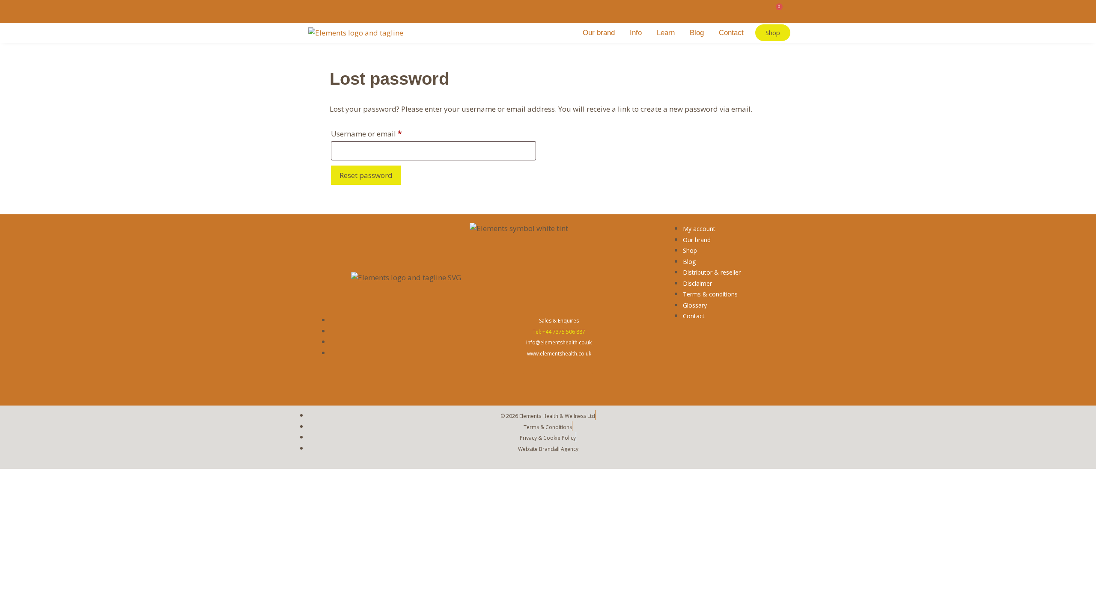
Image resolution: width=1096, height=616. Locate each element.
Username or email (381, 133)
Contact (731, 33)
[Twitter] (536, 383)
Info (636, 33)
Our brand (599, 33)
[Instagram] (559, 383)
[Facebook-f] (513, 383)
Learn (666, 33)
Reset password (366, 175)
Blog (697, 33)
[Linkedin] (582, 383)
